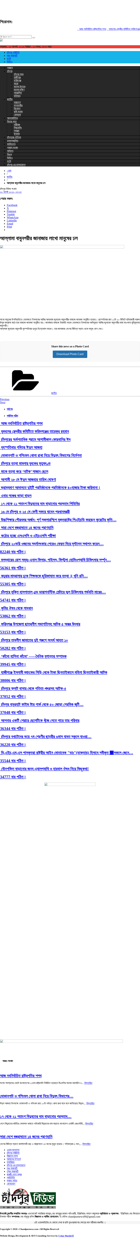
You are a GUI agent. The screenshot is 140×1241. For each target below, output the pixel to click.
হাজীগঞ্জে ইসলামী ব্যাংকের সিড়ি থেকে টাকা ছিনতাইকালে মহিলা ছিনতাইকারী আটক (53, 672)
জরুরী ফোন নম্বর (14, 1174)
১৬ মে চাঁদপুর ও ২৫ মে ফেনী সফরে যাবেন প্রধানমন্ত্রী (35, 512)
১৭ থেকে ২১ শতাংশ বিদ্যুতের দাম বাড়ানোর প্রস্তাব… (36, 1116)
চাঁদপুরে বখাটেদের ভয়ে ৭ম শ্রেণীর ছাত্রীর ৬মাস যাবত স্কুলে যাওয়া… (46, 736)
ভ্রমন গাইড (12, 1180)
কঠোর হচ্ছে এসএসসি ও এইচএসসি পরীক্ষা (28, 535)
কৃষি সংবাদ (18, 111)
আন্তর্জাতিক (12, 118)
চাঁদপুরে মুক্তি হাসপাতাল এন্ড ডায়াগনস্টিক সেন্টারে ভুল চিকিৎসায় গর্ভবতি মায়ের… (53, 592)
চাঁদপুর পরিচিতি (13, 52)
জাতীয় (9, 99)
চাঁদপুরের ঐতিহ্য (14, 137)
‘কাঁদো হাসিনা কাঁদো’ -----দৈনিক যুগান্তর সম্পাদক (33, 656)
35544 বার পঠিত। (13, 761)
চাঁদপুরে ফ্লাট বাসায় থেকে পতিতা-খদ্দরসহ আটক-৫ (33, 688)
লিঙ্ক (9, 154)
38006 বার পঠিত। (13, 680)
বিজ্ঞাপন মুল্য (12, 1156)
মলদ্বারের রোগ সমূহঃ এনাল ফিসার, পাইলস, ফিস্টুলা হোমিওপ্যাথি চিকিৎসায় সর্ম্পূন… (55, 560)
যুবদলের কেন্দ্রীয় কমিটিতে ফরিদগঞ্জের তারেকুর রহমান (34, 431)
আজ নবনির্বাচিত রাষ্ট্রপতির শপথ (87, 29)
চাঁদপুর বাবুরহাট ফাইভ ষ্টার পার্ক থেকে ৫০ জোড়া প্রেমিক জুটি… (41, 704)
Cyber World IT (66, 1235)
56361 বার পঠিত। (13, 568)
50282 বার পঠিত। (13, 648)
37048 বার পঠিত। (13, 712)
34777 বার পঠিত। (13, 777)
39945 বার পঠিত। (13, 664)
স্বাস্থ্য (16, 130)
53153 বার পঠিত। (13, 632)
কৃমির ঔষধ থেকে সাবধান (16, 608)
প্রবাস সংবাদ (12, 147)
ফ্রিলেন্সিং (18, 127)
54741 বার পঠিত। (13, 600)
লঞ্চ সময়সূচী (12, 55)
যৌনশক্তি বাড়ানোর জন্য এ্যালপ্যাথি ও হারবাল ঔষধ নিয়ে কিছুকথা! (44, 769)
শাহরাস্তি (18, 92)
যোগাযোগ (11, 1183)
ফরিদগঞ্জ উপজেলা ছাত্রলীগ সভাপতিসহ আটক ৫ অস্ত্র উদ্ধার (40, 624)
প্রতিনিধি (11, 1177)
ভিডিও (9, 61)
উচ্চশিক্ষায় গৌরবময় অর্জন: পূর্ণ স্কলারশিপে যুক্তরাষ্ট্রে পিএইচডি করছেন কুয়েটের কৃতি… (58, 520)
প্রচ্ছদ (10, 67)
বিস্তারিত (88, 1083)
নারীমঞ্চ (17, 124)
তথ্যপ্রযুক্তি (12, 140)
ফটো (9, 58)
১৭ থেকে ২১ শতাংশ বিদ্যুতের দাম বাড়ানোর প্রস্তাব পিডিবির (40, 503)
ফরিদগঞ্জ (17, 80)
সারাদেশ (17, 102)
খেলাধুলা (17, 114)
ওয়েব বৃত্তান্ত (13, 1149)
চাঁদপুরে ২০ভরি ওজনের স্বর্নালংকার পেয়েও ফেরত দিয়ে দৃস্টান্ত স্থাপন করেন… (52, 544)
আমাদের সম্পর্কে (14, 1159)
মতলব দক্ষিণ (19, 89)
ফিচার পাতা (12, 121)
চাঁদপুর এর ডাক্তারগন (16, 164)
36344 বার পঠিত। (13, 728)
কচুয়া (16, 83)
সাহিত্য (10, 151)
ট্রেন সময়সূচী (12, 1171)
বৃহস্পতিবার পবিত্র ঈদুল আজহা (21, 447)
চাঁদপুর (9, 71)
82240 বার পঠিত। (13, 552)
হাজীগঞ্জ (17, 77)
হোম (9, 170)
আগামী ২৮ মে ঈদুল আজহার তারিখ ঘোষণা (28, 479)
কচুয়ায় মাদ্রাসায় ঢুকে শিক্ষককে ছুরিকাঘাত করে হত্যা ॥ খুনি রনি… (44, 576)
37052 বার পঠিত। (13, 696)
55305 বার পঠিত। (13, 584)
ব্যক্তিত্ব (11, 144)
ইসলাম (17, 133)
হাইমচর (17, 95)
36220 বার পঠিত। (13, 744)
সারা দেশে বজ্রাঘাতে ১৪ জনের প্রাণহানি (26, 527)
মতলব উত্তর (19, 86)
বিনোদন (17, 108)
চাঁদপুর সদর (18, 74)
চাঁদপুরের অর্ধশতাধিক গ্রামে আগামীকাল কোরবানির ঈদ (35, 439)
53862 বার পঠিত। (13, 616)
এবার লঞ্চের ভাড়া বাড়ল (15, 495)
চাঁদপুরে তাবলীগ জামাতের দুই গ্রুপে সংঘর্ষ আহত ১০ (34, 640)
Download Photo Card (70, 354)
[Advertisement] (62, 7)
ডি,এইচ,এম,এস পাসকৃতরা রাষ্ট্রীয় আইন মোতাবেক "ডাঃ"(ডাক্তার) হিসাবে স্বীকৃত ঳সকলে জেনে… (66, 752)
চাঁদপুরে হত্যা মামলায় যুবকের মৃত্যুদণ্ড (25, 463)
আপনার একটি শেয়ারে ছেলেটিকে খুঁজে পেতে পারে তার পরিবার (39, 720)
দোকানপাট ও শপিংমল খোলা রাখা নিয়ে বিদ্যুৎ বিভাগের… (36, 1096)
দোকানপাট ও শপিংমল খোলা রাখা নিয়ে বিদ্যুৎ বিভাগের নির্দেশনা (41, 455)
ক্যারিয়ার (10, 1162)
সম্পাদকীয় (18, 105)
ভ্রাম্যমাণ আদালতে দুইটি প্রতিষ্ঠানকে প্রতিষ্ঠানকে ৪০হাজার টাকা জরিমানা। (50, 487)
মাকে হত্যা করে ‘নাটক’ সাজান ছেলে (24, 471)
